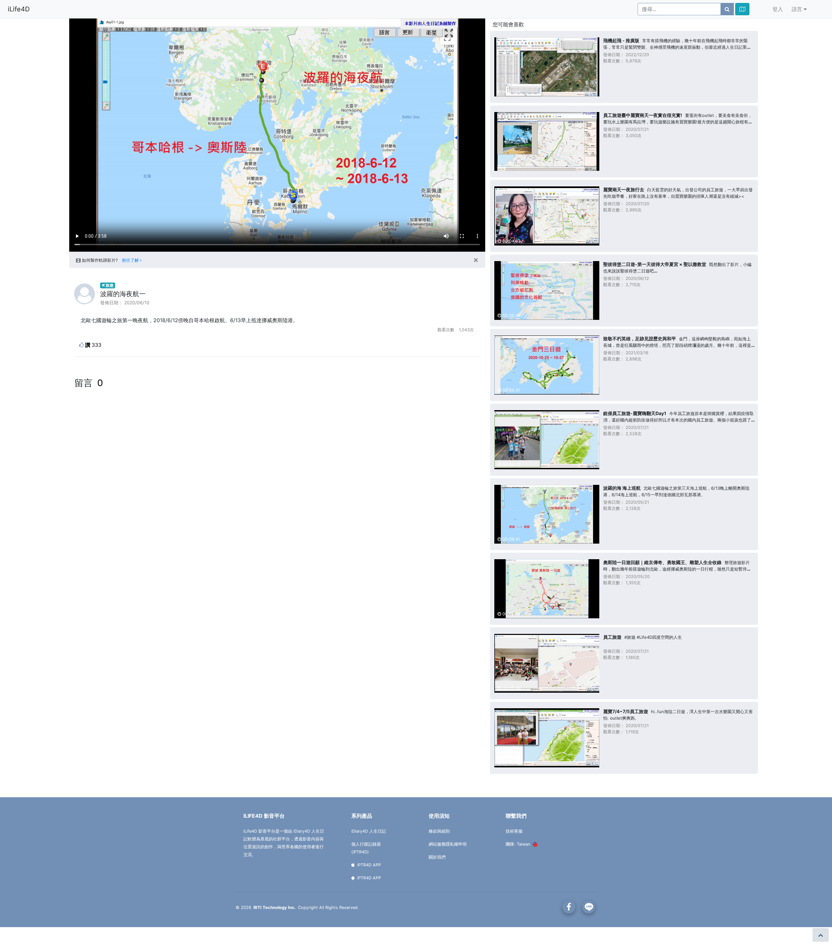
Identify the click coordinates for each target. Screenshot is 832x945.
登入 (778, 9)
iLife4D (19, 9)
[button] (742, 9)
